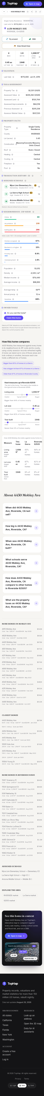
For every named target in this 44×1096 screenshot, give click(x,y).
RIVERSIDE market (11, 895)
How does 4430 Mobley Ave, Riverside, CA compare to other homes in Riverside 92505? (19, 583)
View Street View (23, 46)
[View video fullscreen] (14, 958)
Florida (5, 1030)
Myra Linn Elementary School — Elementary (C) (21, 871)
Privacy (18, 1079)
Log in (5, 1059)
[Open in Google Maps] (40, 12)
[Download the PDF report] (36, 12)
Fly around (13, 39)
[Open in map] (22, 952)
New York (7, 1034)
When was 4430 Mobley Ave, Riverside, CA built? (19, 544)
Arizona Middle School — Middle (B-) (17, 879)
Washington (8, 1039)
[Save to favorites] (28, 12)
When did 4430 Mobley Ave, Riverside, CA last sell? (18, 511)
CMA (34, 39)
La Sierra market (29, 895)
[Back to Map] (4, 11)
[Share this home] (32, 12)
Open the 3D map (32, 1023)
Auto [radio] (23, 1085)
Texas (5, 1025)
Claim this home (13, 318)
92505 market (9, 901)
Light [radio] (14, 1085)
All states (7, 1015)
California (7, 1020)
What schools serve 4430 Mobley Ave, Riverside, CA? (16, 563)
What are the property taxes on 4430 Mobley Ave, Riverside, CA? (18, 603)
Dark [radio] (32, 1085)
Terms (26, 1079)
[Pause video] (8, 958)
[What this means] (39, 56)
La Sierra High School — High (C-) (15, 875)
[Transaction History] (22, 175)
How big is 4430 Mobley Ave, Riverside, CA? (19, 528)
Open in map (34, 4)
